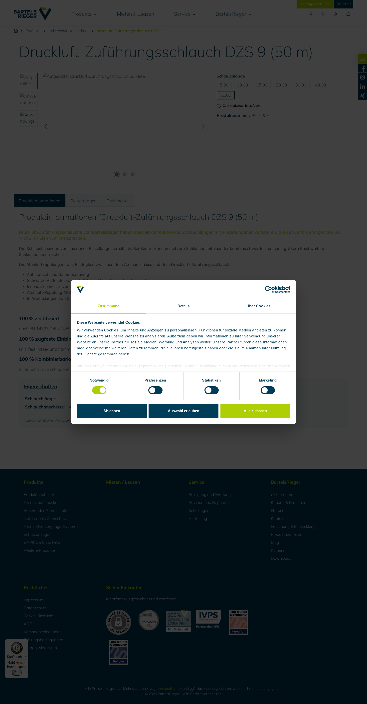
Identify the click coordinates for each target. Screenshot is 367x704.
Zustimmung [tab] (109, 306)
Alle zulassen (255, 411)
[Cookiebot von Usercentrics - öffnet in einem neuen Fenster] (268, 289)
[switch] (155, 390)
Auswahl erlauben (183, 411)
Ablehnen (111, 411)
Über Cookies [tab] (258, 306)
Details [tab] (184, 306)
